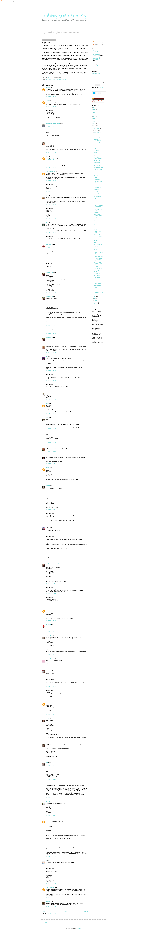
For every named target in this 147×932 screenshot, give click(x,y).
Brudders (96, 226)
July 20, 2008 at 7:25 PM (51, 204)
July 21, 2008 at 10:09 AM (51, 779)
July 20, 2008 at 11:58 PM (51, 532)
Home (65, 911)
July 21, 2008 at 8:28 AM (51, 698)
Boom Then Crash (98, 248)
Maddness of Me (49, 272)
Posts (95, 42)
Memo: (95, 152)
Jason (47, 819)
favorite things (62, 32)
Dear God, (96, 155)
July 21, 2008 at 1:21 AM (51, 604)
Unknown (48, 87)
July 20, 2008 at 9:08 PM (51, 300)
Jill (46, 860)
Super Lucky (96, 150)
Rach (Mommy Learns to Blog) (52, 563)
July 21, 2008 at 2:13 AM (51, 620)
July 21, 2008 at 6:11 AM (51, 654)
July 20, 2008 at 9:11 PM (51, 325)
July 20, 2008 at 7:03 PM (51, 191)
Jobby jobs (96, 217)
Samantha (48, 526)
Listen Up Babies (97, 280)
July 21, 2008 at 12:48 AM (51, 583)
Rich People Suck (98, 240)
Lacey (95, 222)
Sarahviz (48, 702)
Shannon (48, 669)
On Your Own (97, 220)
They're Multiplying (98, 236)
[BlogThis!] (56, 77)
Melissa (47, 417)
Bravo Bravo (96, 189)
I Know (95, 185)
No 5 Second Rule (98, 244)
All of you (96, 246)
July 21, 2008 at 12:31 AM (51, 558)
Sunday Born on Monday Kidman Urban (98, 263)
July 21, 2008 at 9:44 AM (51, 765)
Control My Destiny (98, 281)
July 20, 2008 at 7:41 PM (51, 232)
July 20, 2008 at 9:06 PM (51, 292)
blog (44, 32)
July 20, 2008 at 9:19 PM (51, 340)
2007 (94, 306)
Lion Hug (96, 153)
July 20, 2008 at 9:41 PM (51, 380)
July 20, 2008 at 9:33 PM (51, 352)
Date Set (96, 177)
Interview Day (97, 142)
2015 (94, 112)
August (95, 134)
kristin (47, 447)
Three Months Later (98, 218)
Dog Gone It (96, 271)
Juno (95, 242)
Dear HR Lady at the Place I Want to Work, (98, 206)
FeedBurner (100, 87)
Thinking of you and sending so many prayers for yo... (97, 67)
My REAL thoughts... (50, 887)
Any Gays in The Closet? (97, 250)
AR (46, 455)
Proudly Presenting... (98, 229)
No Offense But (97, 164)
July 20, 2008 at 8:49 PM (51, 257)
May (95, 296)
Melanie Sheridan (49, 609)
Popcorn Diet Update (98, 227)
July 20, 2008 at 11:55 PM (51, 521)
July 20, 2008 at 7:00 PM (51, 180)
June (95, 294)
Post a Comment (47, 908)
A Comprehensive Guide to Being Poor (98, 259)
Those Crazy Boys (98, 184)
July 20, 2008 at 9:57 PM (51, 399)
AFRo (47, 356)
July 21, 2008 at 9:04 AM (51, 739)
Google (45, 922)
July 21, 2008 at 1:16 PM (51, 856)
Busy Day (96, 191)
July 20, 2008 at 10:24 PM (51, 428)
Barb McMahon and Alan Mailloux (53, 123)
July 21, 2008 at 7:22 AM (51, 665)
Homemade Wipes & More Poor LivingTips (98, 253)
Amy (47, 222)
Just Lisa (48, 485)
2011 (94, 120)
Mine (95, 203)
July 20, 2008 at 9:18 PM (51, 333)
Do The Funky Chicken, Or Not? (98, 238)
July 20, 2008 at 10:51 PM (51, 463)
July (95, 135)
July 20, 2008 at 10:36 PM (51, 451)
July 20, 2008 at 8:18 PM (51, 240)
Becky (47, 403)
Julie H (47, 141)
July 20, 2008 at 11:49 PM (51, 509)
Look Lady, (96, 200)
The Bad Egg (97, 162)
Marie (47, 762)
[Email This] (55, 77)
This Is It (96, 224)
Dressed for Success (98, 165)
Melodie (47, 718)
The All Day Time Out (98, 193)
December (96, 126)
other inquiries (74, 32)
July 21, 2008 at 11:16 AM (51, 797)
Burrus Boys (48, 901)
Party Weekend (97, 275)
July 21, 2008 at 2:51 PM (51, 864)
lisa (46, 392)
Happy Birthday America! (97, 278)
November (96, 128)
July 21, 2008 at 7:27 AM (51, 675)
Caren (47, 344)
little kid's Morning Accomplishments (98, 144)
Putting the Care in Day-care (98, 182)
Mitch (47, 195)
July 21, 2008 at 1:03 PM (51, 839)
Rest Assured (97, 137)
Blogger (79, 928)
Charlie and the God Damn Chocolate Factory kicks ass (56, 79)
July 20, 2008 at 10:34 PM (51, 442)
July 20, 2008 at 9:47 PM (51, 388)
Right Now (96, 194)
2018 (94, 107)
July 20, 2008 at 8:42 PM (51, 247)
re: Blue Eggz (97, 234)
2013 (94, 116)
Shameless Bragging (98, 167)
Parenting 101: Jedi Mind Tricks (98, 173)
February (96, 302)
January (96, 303)
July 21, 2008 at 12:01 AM (51, 550)
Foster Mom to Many (50, 171)
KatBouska (48, 624)
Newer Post (45, 911)
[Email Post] (52, 77)
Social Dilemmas (97, 175)
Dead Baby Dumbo (98, 270)
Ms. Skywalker (49, 635)
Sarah (47, 156)
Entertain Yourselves (98, 292)
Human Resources (98, 202)
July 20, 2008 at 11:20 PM (51, 490)
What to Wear (97, 171)
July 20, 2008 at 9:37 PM (51, 370)
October (96, 130)
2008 (94, 125)
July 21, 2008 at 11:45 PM (51, 897)
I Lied (95, 148)
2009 (94, 123)
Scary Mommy (49, 244)
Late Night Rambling (98, 268)
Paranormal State (97, 289)
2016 (94, 111)
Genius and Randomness (97, 140)
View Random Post (96, 73)
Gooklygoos (96, 212)
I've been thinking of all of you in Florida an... (98, 62)
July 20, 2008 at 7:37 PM (51, 218)
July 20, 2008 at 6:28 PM (51, 106)
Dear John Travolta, (98, 169)
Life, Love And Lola (50, 658)
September (96, 132)
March (95, 300)
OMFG (95, 198)
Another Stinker (97, 160)
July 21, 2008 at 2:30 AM (51, 631)
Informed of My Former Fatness (98, 215)
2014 (94, 114)
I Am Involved (97, 179)
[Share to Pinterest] (60, 77)
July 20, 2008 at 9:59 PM (51, 413)
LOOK (95, 287)
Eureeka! (96, 266)
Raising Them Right (98, 256)
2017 (94, 109)
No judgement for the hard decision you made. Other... (98, 52)
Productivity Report (98, 187)
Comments (96, 44)
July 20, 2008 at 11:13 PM (51, 481)
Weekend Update (97, 196)
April (95, 298)
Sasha (47, 743)
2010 (94, 121)
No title (95, 146)
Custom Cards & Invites (97, 232)
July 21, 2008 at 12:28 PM (51, 815)
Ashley (47, 100)
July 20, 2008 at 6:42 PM (51, 126)
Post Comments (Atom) (52, 913)
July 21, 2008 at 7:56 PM (51, 883)
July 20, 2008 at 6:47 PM (51, 136)
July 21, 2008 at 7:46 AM (51, 686)
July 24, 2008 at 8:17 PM (51, 906)
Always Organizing (50, 801)
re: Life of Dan (97, 273)
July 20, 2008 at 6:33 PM (51, 119)
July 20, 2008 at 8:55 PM (51, 268)
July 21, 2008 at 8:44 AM (51, 714)
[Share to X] (57, 77)
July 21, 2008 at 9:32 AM (51, 758)
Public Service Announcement (98, 158)
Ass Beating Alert (97, 285)
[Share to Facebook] (59, 77)
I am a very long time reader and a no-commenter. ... (97, 58)
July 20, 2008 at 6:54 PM (51, 159)
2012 (94, 118)
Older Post (86, 911)
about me (51, 32)
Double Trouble (97, 283)
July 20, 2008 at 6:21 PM (51, 96)
